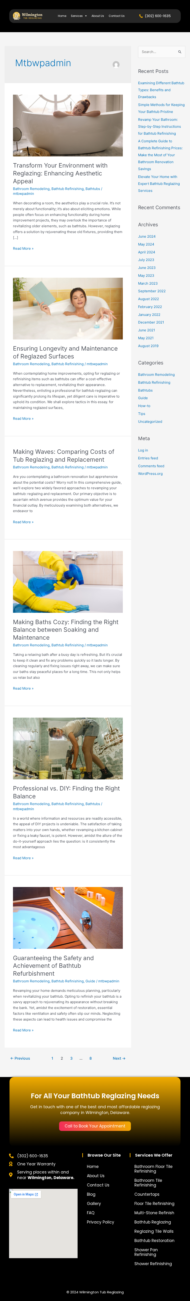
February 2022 (150, 307)
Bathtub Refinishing (67, 189)
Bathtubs (93, 189)
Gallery (94, 1203)
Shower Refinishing (153, 1264)
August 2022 (148, 299)
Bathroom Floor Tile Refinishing (153, 1169)
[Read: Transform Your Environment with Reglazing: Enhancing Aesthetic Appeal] (68, 125)
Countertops (146, 1194)
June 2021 (146, 330)
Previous (20, 1058)
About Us (98, 16)
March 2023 (148, 283)
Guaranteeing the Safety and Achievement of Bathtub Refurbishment (53, 965)
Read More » (23, 248)
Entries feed (148, 458)
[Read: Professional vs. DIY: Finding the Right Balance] (68, 748)
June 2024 (147, 236)
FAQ (91, 1213)
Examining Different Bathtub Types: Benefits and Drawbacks (161, 90)
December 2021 (151, 322)
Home (62, 16)
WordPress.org (150, 473)
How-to (144, 406)
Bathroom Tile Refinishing (148, 1183)
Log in (143, 450)
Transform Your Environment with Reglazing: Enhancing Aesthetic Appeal (60, 173)
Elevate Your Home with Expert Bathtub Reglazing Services (159, 183)
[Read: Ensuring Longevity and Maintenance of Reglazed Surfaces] (68, 308)
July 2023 (146, 260)
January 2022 (149, 314)
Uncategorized (150, 421)
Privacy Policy (100, 1222)
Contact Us (117, 16)
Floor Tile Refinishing (154, 1203)
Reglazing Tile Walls (154, 1231)
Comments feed (151, 466)
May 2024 (146, 244)
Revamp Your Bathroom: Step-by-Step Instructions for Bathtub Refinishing (159, 126)
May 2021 (146, 338)
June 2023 (147, 267)
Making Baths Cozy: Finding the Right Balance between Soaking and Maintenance (65, 629)
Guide (90, 981)
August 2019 (148, 346)
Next (119, 1058)
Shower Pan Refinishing (146, 1252)
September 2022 (152, 291)
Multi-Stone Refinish (154, 1213)
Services (77, 16)
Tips (141, 413)
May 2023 (146, 275)
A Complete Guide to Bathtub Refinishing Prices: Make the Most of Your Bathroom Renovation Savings (160, 155)
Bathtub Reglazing (152, 1222)
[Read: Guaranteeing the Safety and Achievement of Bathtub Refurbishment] (68, 917)
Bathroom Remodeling (31, 189)
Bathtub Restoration (154, 1240)
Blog (91, 1194)
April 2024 (146, 252)
